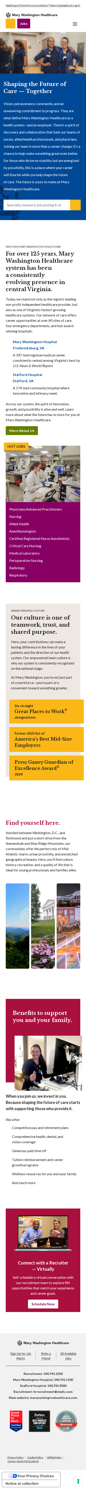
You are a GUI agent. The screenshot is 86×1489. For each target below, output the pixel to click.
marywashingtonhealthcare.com (53, 1398)
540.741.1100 (63, 1380)
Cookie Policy (35, 1457)
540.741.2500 (53, 1374)
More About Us (21, 430)
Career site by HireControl (23, 1461)
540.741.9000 (56, 1386)
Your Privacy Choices (35, 1476)
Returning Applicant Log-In (65, 5)
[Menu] (75, 24)
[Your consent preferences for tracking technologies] (78, 1481)
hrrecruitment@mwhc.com (53, 1392)
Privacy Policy (15, 1457)
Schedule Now (43, 1304)
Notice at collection (22, 1483)
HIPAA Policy (54, 1457)
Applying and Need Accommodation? (27, 5)
